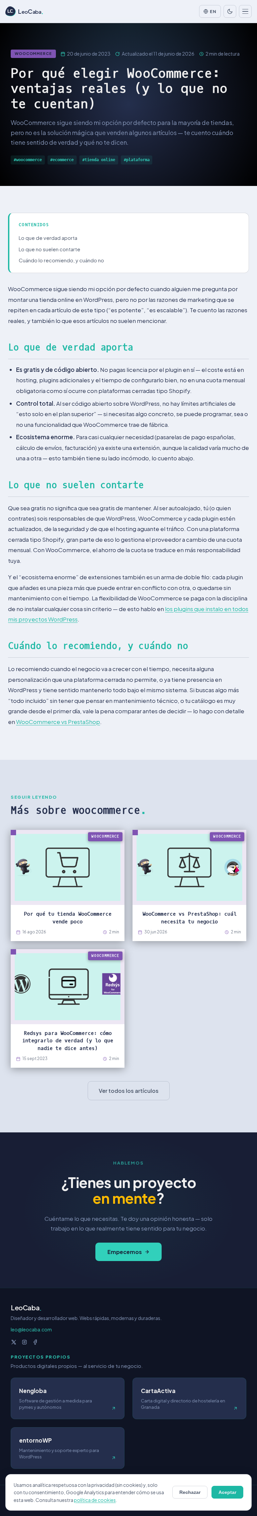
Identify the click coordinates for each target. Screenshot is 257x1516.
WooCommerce (33, 53)
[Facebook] (35, 1342)
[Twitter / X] (14, 1342)
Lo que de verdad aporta (48, 238)
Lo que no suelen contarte (49, 249)
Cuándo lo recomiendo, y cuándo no (61, 260)
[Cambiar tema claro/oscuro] (230, 11)
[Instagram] (24, 1342)
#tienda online (98, 159)
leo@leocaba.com (31, 1329)
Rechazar (189, 1492)
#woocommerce (28, 159)
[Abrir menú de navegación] (245, 11)
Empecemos (124, 1251)
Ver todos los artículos (129, 1090)
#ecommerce (62, 159)
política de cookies (95, 1500)
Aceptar (227, 1492)
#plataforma (137, 159)
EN (213, 11)
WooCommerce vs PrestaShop (58, 721)
